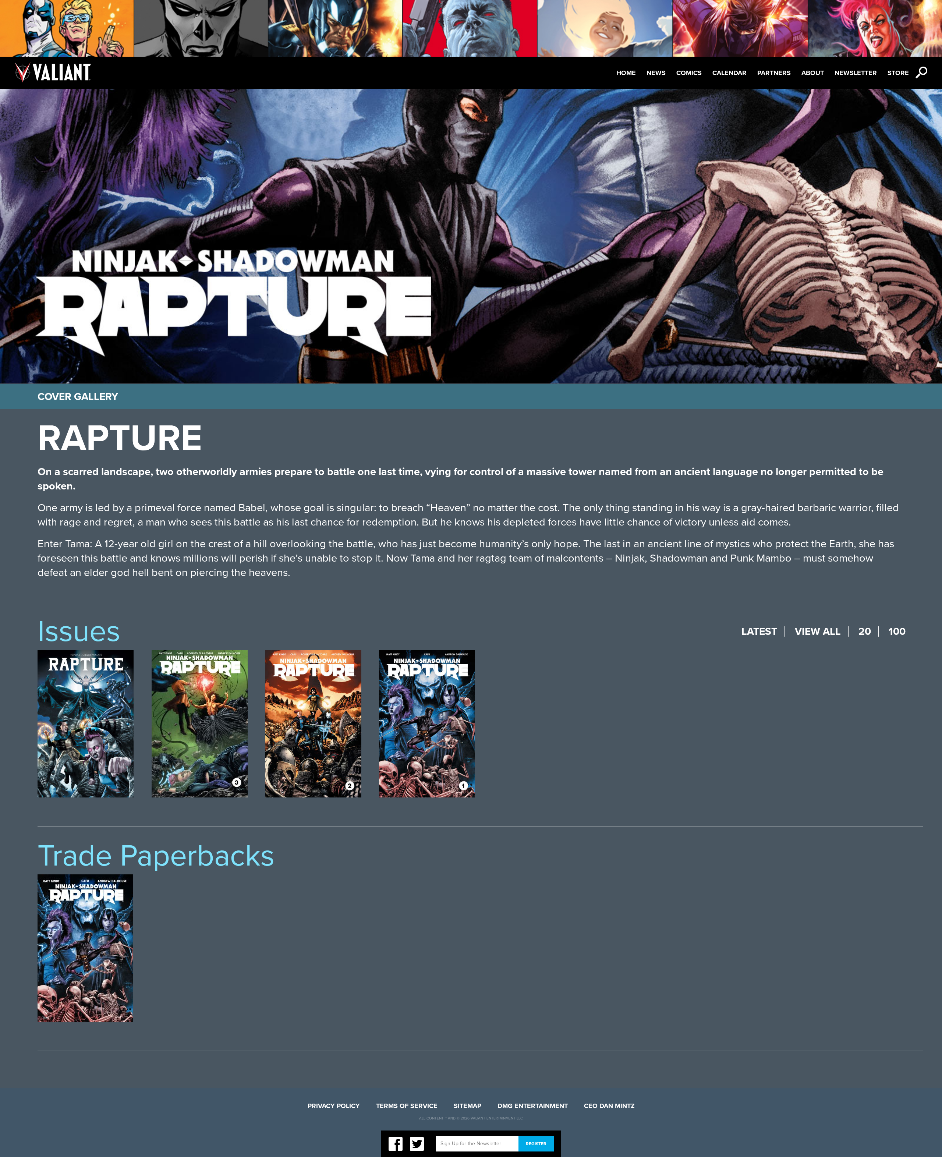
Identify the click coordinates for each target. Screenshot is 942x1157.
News (656, 73)
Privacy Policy (334, 1106)
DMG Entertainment (532, 1106)
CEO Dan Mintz (609, 1106)
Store (898, 73)
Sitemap (467, 1106)
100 (897, 631)
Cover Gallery (78, 396)
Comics (689, 73)
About (812, 73)
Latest (759, 631)
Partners (774, 73)
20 (864, 631)
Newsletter (856, 73)
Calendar (729, 73)
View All (818, 631)
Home (626, 73)
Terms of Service (407, 1106)
